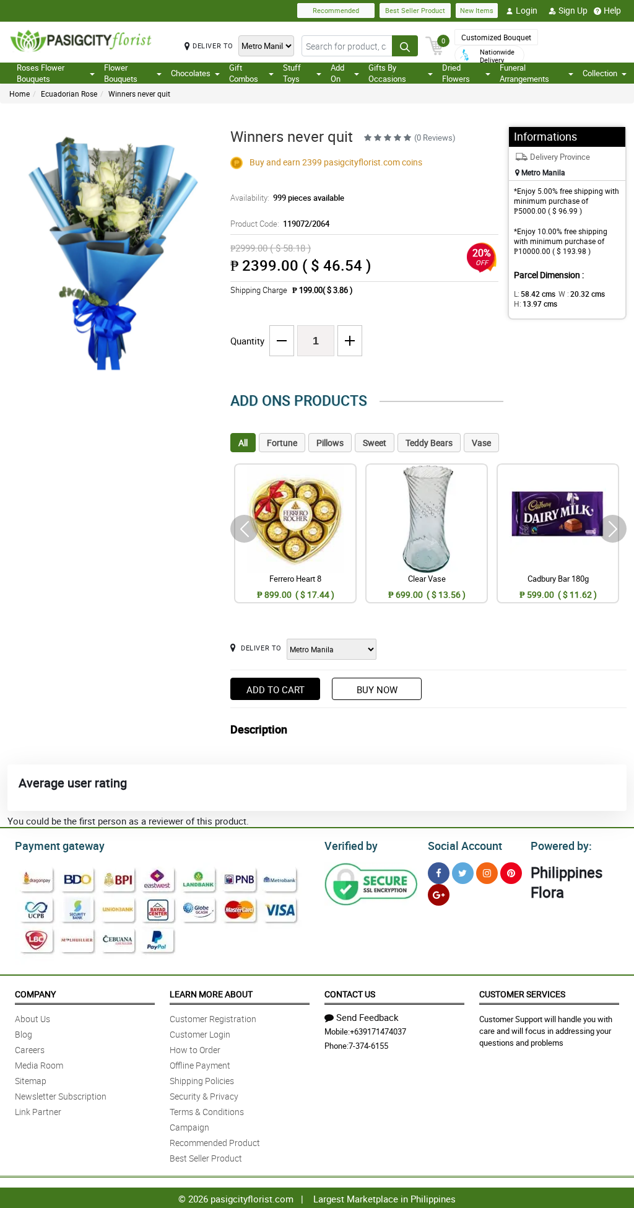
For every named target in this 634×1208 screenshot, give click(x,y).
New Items (476, 10)
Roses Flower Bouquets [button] (40, 73)
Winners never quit (139, 93)
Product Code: (279, 223)
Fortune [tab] (282, 443)
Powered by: (561, 845)
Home (19, 93)
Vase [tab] (481, 443)
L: (534, 294)
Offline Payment (200, 1065)
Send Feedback (367, 1017)
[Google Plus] (438, 895)
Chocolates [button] (191, 73)
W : (581, 294)
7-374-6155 (368, 1045)
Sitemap (30, 1081)
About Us (32, 1019)
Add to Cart (275, 689)
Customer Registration (213, 1019)
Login (526, 10)
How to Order (195, 1050)
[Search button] (405, 45)
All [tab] (243, 443)
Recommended (336, 10)
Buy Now (377, 689)
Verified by (351, 845)
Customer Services (522, 994)
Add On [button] (337, 73)
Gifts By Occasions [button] (387, 73)
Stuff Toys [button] (292, 73)
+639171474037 (378, 1031)
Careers (30, 1050)
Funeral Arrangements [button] (524, 73)
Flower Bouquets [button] (120, 73)
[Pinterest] (511, 873)
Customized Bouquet (496, 37)
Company (35, 994)
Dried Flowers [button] (456, 73)
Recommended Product (215, 1143)
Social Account (465, 845)
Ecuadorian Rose (69, 93)
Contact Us (349, 994)
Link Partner (38, 1112)
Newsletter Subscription (60, 1096)
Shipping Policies (202, 1081)
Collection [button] (600, 73)
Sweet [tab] (374, 443)
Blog (23, 1034)
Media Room (39, 1065)
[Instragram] (487, 873)
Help (612, 10)
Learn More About (211, 994)
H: (535, 304)
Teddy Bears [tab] (429, 443)
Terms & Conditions (207, 1112)
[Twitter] (463, 873)
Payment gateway (60, 845)
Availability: (287, 197)
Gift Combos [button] (243, 73)
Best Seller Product (415, 10)
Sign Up (573, 10)
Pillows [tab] (330, 443)
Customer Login (200, 1034)
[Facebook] (438, 873)
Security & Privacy (204, 1096)
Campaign (189, 1127)
